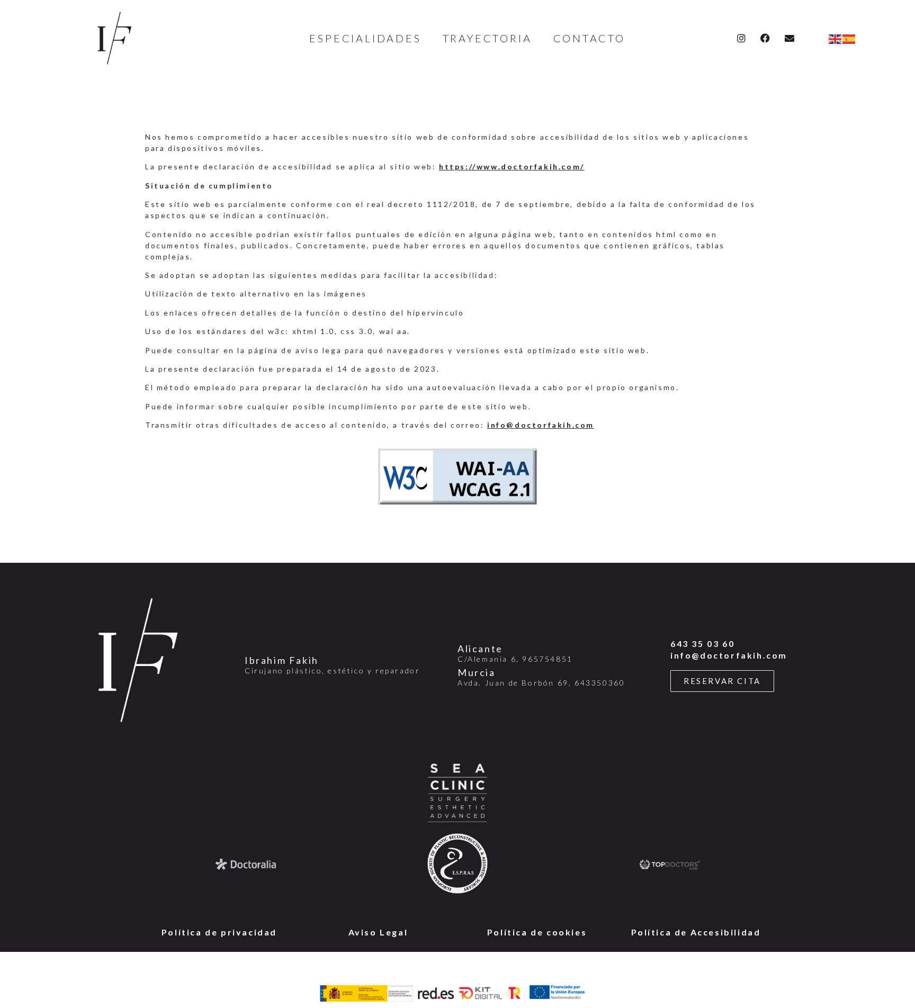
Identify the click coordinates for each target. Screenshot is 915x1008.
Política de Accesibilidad (696, 932)
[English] (835, 38)
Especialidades (365, 38)
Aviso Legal (378, 932)
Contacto (589, 38)
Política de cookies (537, 932)
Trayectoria (487, 38)
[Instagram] (741, 37)
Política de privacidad (219, 932)
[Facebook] (766, 37)
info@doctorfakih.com (540, 424)
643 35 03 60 (702, 643)
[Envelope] (790, 37)
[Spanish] (849, 38)
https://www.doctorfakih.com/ (512, 166)
